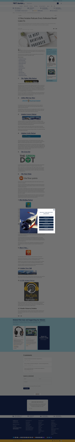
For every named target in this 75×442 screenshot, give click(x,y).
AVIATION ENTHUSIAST (46, 224)
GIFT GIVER (46, 227)
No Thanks (46, 229)
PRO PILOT (46, 222)
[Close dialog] (54, 210)
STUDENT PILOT (46, 217)
